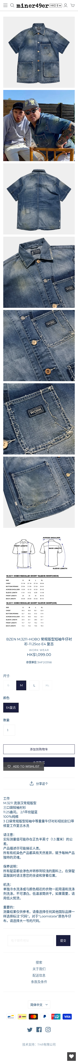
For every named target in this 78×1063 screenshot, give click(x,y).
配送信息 (39, 975)
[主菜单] (5, 5)
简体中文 (36, 1005)
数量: (6, 720)
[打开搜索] (12, 5)
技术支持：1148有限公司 (39, 1044)
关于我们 (39, 969)
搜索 (39, 962)
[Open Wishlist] (71, 1056)
